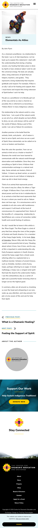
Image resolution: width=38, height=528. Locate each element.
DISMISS (19, 524)
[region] (19, 521)
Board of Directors (19, 492)
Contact (19, 495)
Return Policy (19, 503)
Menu (34, 4)
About (19, 476)
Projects (19, 484)
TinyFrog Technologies (26, 512)
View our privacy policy (22, 519)
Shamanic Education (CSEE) (16, 5)
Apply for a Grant (19, 499)
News (19, 480)
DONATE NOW (19, 402)
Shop (19, 488)
